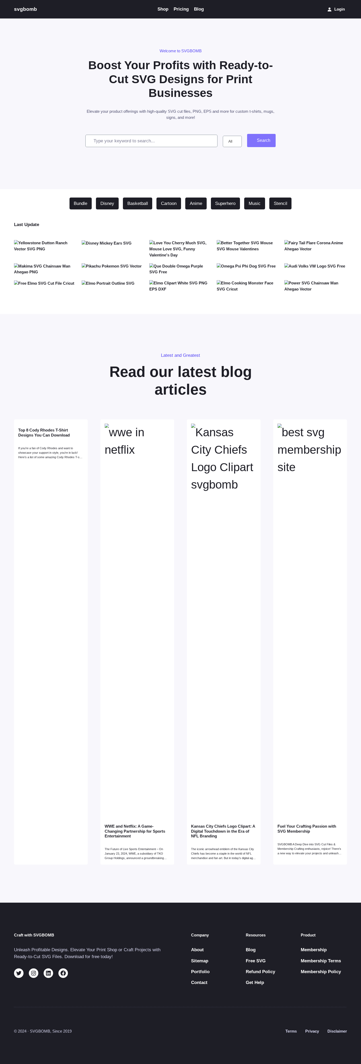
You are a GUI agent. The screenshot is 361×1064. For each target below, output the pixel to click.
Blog (251, 949)
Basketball (137, 203)
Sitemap (199, 960)
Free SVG (256, 960)
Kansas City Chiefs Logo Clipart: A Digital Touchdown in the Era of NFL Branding (223, 831)
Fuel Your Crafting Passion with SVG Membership (306, 828)
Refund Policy (260, 971)
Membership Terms (321, 960)
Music (255, 203)
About (197, 949)
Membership (314, 949)
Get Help (255, 982)
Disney (107, 203)
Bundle (80, 203)
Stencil (280, 203)
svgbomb (25, 9)
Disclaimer (337, 1031)
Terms (291, 1031)
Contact (199, 982)
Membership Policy (321, 971)
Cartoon (169, 203)
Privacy (312, 1031)
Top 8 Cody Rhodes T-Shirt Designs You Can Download (44, 432)
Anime (196, 203)
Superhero (225, 203)
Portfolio (200, 971)
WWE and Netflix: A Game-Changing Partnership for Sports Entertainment (135, 831)
